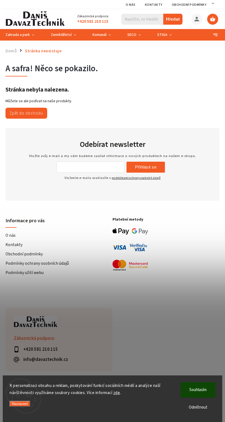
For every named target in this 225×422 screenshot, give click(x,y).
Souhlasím (198, 390)
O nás (131, 4)
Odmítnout (198, 407)
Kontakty (153, 4)
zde (116, 393)
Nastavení (20, 404)
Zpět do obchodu (26, 113)
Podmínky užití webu (24, 273)
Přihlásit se (145, 167)
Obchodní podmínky (189, 4)
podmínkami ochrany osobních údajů (136, 178)
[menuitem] (24, 35)
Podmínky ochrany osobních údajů (37, 263)
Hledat (173, 19)
